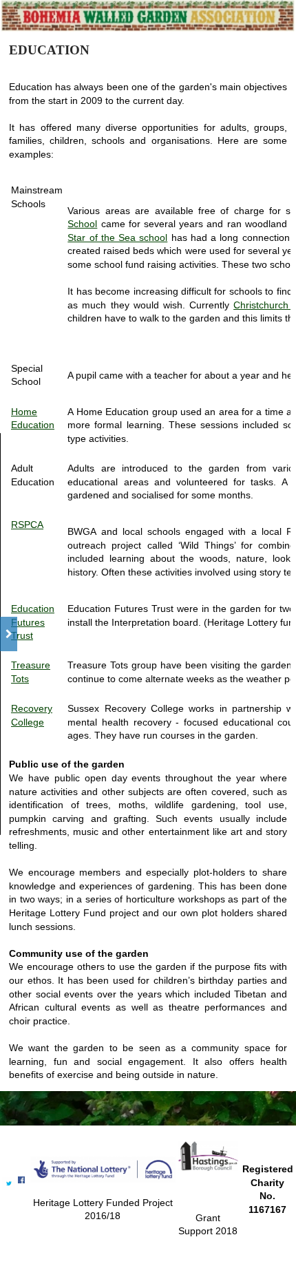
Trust (22, 635)
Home (24, 411)
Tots (20, 678)
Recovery (31, 708)
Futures (28, 622)
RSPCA (27, 524)
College (27, 722)
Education (32, 424)
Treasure (30, 664)
